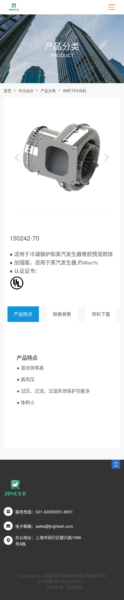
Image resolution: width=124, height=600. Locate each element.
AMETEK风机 (74, 90)
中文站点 (25, 90)
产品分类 (48, 90)
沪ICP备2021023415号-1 (60, 581)
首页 (7, 90)
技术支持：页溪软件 (65, 587)
